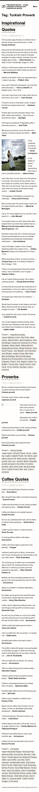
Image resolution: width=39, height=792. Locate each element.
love (14, 461)
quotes (28, 773)
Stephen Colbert (27, 361)
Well (21, 469)
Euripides (5, 345)
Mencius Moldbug (8, 356)
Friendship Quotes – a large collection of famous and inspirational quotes (17, 6)
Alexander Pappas (14, 751)
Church (28, 453)
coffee (34, 453)
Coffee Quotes (15, 479)
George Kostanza (25, 348)
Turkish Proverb (25, 364)
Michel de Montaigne (23, 356)
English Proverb (17, 456)
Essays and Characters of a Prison (24, 343)
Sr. (8, 778)
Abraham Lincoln (14, 337)
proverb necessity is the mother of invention (17, 464)
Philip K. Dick (15, 361)
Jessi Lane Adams (13, 770)
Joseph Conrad (18, 353)
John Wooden (7, 353)
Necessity (33, 461)
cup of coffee (12, 759)
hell (14, 458)
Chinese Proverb (19, 453)
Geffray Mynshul (27, 345)
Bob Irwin (27, 754)
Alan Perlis (25, 337)
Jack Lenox (33, 787)
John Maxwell (19, 351)
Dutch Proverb (7, 765)
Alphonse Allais (7, 754)
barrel (10, 453)
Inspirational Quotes (17, 334)
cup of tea (21, 759)
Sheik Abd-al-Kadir (21, 776)
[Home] (4, 8)
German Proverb (8, 768)
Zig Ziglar (23, 367)
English (8, 456)
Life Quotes (14, 749)
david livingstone (25, 340)
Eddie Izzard (17, 765)
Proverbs (10, 377)
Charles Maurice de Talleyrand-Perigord (22, 757)
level (10, 461)
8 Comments (14, 781)
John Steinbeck (30, 351)
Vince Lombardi (13, 367)
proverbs (5, 466)
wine (25, 469)
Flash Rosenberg (29, 765)
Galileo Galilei (15, 345)
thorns (4, 469)
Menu (35, 6)
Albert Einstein (13, 340)
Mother (26, 461)
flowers (30, 456)
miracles (19, 461)
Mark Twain (29, 353)
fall (25, 456)
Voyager (5, 781)
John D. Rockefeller (28, 770)
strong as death (29, 466)
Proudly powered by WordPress (11, 787)
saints (11, 466)
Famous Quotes (16, 450)
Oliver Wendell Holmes (17, 773)
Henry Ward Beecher (22, 768)
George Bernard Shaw (10, 348)
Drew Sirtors (30, 762)
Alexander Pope (28, 751)
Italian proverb (22, 458)
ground (10, 458)
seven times (18, 466)
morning (5, 773)
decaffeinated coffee (17, 762)
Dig (3, 456)
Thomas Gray (13, 364)
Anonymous (18, 754)
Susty (26, 787)
